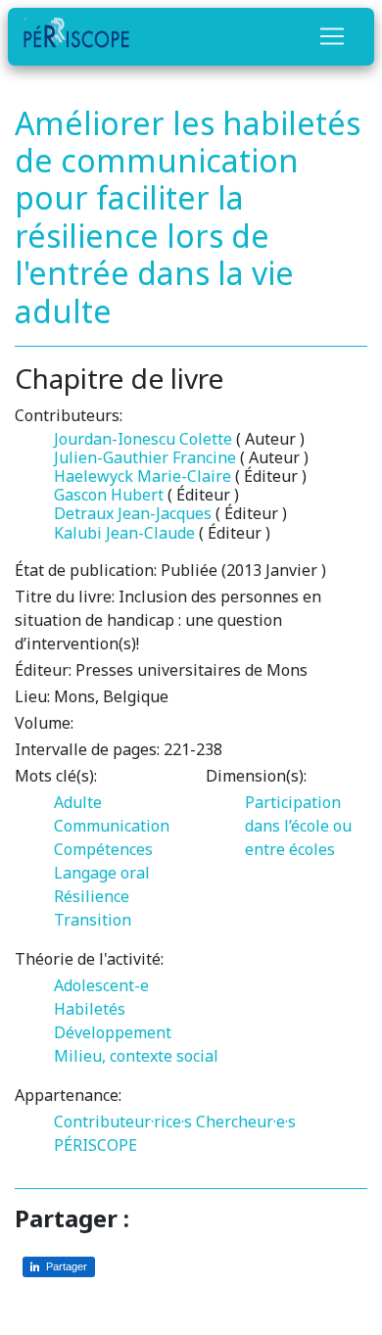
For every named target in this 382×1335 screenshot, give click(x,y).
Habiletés (89, 1009)
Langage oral (102, 872)
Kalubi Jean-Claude (124, 533)
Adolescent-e (101, 985)
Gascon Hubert (109, 494)
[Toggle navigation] (332, 36)
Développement (112, 1032)
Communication (111, 825)
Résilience (91, 896)
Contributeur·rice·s (123, 1121)
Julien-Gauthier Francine (145, 457)
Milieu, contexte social (136, 1056)
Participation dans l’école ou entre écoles (298, 825)
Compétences (103, 849)
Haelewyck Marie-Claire (142, 476)
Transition (92, 919)
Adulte (78, 802)
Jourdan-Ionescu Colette (143, 439)
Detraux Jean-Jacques (133, 513)
